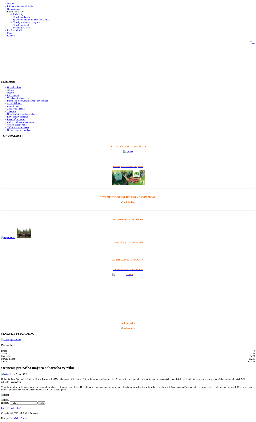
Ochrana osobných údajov (19, 130)
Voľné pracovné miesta (18, 127)
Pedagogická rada (21, 27)
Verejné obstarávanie (17, 124)
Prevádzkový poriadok (17, 116)
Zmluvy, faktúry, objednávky (20, 122)
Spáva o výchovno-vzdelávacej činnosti (31, 19)
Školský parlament (21, 17)
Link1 (4, 408)
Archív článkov (14, 103)
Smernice (11, 111)
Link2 (11, 408)
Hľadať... (5, 403)
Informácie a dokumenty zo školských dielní (27, 100)
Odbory (10, 92)
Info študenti (13, 95)
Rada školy (18, 14)
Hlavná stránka (14, 87)
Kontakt (11, 35)
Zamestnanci (13, 106)
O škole (10, 3)
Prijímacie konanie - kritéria (20, 6)
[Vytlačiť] (6, 374)
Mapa (9, 33)
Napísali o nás (13, 9)
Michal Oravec (21, 418)
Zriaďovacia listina (16, 108)
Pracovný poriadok (16, 119)
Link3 (18, 408)
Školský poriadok (21, 25)
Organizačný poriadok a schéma (22, 114)
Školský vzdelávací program (26, 22)
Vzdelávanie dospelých (18, 98)
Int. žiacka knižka (15, 30)
